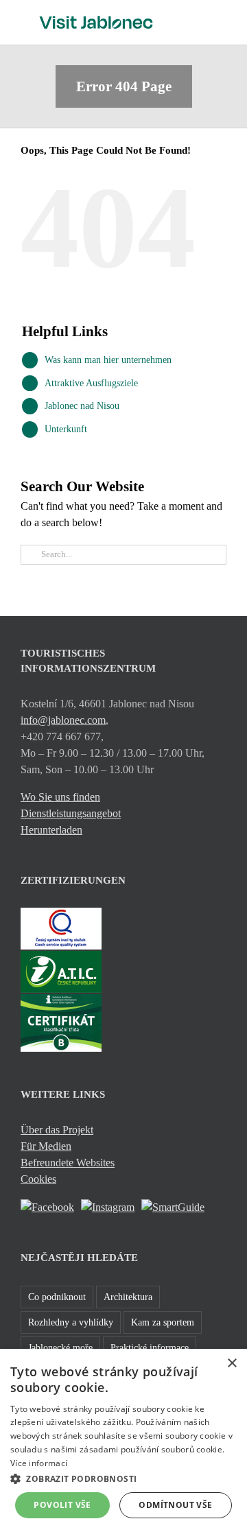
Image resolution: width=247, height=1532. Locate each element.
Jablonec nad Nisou (82, 406)
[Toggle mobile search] (196, 21)
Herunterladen (51, 830)
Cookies (38, 1179)
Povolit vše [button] (62, 1505)
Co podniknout (57, 1296)
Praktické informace (149, 1347)
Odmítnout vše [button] (175, 1505)
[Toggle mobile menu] (220, 21)
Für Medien (46, 1146)
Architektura (128, 1296)
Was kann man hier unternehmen (108, 360)
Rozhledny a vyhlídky (70, 1322)
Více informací (38, 1463)
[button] (123, 1478)
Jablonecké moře (60, 1347)
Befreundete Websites (68, 1162)
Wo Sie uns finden (60, 797)
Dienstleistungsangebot (71, 813)
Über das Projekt (57, 1129)
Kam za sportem (162, 1322)
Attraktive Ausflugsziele (91, 383)
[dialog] (123, 1440)
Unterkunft (66, 429)
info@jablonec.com (63, 720)
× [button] (231, 1363)
